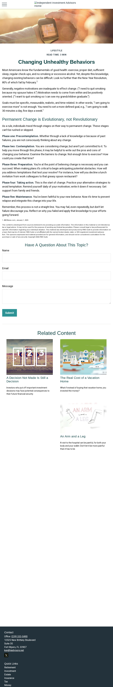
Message (7, 286)
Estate (7, 674)
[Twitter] (6, 655)
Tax (6, 681)
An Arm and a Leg (72, 436)
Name (5, 250)
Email (5, 268)
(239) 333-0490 (19, 636)
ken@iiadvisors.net (14, 650)
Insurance (9, 678)
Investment (10, 671)
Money (7, 685)
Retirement (10, 667)
